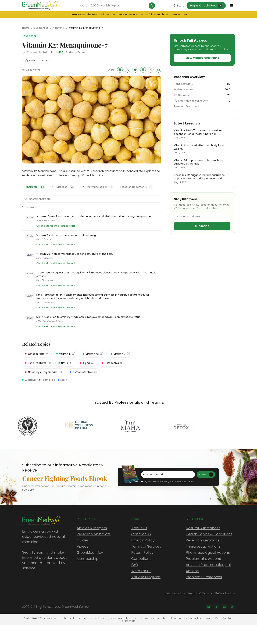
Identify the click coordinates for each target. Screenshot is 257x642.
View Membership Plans (202, 58)
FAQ (134, 564)
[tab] (35, 187)
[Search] (152, 5)
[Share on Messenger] (135, 70)
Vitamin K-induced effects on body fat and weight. (67, 235)
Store (180, 5)
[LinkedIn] (224, 606)
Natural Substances (203, 528)
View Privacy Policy (185, 481)
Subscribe (202, 226)
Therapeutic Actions (203, 546)
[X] (232, 606)
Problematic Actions (203, 558)
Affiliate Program (145, 577)
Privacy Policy (143, 540)
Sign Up (203, 474)
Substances (41, 28)
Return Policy (142, 552)
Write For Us (141, 570)
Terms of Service (200, 593)
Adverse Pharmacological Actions (208, 567)
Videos (82, 546)
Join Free (210, 5)
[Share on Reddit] (143, 70)
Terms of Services (146, 546)
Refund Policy (225, 593)
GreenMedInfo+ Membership (90, 555)
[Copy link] (151, 70)
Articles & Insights (92, 528)
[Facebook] (216, 606)
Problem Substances (204, 577)
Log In (194, 5)
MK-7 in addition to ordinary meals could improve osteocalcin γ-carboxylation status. (88, 317)
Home (26, 28)
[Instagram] (208, 606)
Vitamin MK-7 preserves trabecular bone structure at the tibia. (74, 254)
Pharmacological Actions (208, 552)
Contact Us (141, 534)
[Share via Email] (158, 70)
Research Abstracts (93, 534)
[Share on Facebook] (120, 70)
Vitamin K (59, 28)
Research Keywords (202, 540)
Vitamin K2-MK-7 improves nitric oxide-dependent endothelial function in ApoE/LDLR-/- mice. (93, 216)
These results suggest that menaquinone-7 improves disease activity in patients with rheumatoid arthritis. (96, 274)
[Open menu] (231, 5)
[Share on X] (127, 70)
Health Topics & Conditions (209, 534)
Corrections (141, 558)
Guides (83, 540)
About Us (139, 528)
